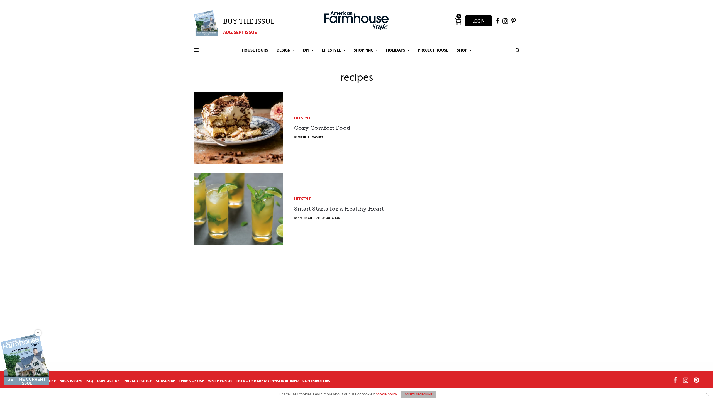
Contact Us (108, 380)
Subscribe (165, 380)
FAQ (89, 380)
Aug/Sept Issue (240, 32)
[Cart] (458, 21)
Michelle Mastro (310, 137)
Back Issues (71, 380)
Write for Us (220, 380)
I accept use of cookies (419, 394)
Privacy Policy (138, 380)
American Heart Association (319, 218)
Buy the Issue (249, 21)
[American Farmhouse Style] (356, 20)
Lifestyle (302, 117)
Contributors (316, 380)
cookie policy (386, 394)
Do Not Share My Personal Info (267, 380)
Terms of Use (191, 380)
